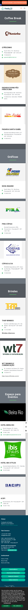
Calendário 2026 (12, 550)
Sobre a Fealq (4, 558)
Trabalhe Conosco (13, 576)
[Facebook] (26, 423)
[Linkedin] (26, 431)
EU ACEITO (6, 606)
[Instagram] (26, 427)
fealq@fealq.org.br (6, 535)
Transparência (13, 569)
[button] (1, 5)
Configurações (7, 603)
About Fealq (4, 560)
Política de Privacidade (13, 572)
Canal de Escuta (13, 579)
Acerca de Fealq (5, 562)
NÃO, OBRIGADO (17, 606)
